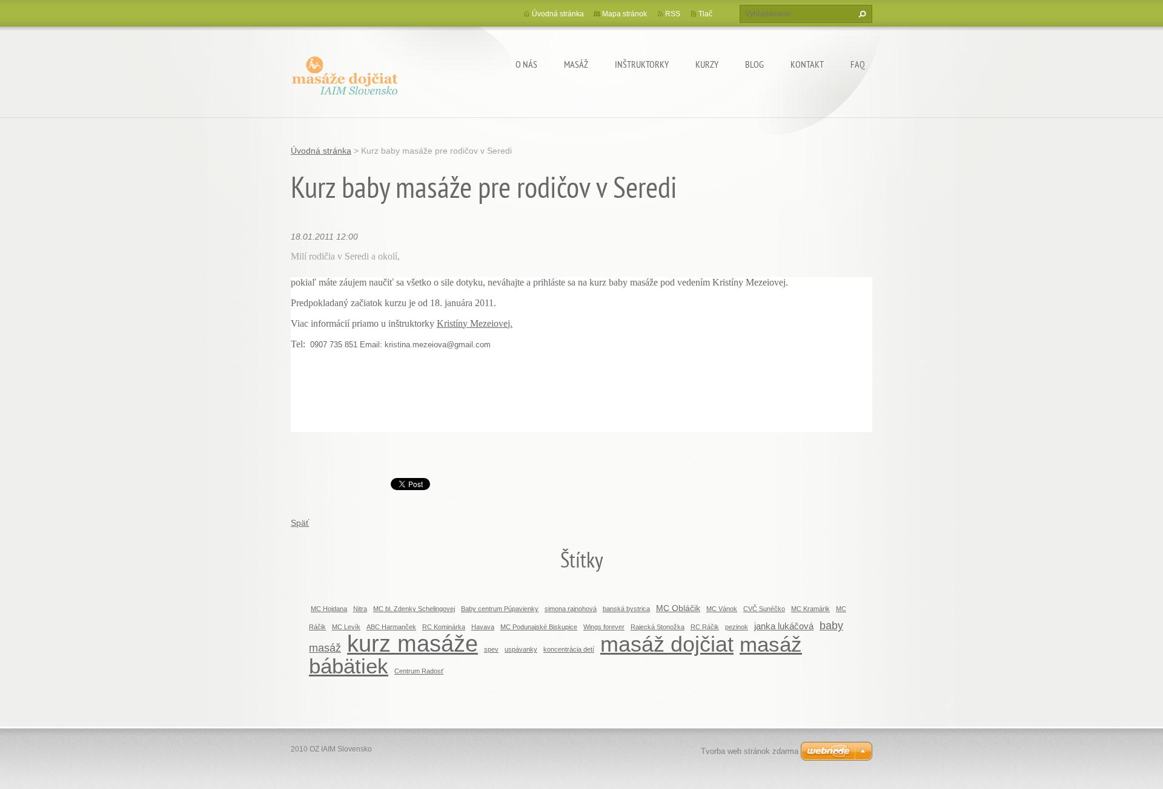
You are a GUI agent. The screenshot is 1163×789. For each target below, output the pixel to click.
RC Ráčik (705, 626)
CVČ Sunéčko (764, 608)
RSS (672, 14)
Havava (482, 626)
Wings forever (604, 626)
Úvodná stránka (558, 14)
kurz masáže (412, 643)
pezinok (736, 626)
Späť (300, 523)
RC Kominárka (443, 626)
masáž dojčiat (667, 644)
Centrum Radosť (418, 671)
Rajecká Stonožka (657, 626)
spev (491, 649)
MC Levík (346, 626)
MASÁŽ (576, 64)
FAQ (857, 64)
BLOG (754, 64)
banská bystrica (626, 608)
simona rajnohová (571, 608)
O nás (526, 64)
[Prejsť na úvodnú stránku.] (345, 73)
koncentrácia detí (568, 649)
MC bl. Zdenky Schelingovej (414, 608)
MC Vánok (721, 608)
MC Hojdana (329, 608)
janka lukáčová (783, 626)
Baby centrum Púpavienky (499, 608)
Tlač (705, 14)
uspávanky (521, 649)
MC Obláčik (678, 608)
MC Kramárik (810, 608)
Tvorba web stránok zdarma (749, 751)
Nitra (360, 608)
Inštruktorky (642, 64)
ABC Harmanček (391, 626)
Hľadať (861, 14)
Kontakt (807, 64)
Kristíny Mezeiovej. (474, 323)
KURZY (706, 64)
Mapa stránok (624, 14)
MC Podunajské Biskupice (538, 626)
